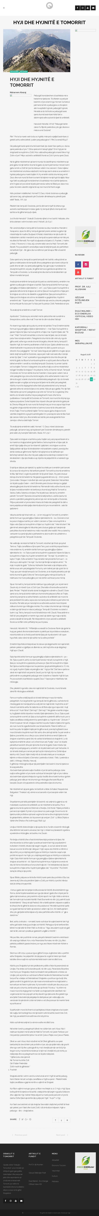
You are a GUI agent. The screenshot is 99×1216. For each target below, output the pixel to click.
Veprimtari (56, 1171)
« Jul (77, 387)
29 (91, 379)
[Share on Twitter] (22, 1119)
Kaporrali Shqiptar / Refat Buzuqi (85, 330)
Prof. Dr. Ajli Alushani (36, 1165)
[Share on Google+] (26, 1119)
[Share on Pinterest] (30, 1119)
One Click (74, 1213)
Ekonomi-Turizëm (59, 1165)
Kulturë (54, 1176)
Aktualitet (55, 1160)
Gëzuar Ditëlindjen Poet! (82, 300)
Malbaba (55, 1181)
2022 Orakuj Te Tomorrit (32, 1213)
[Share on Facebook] (19, 1119)
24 (77, 379)
